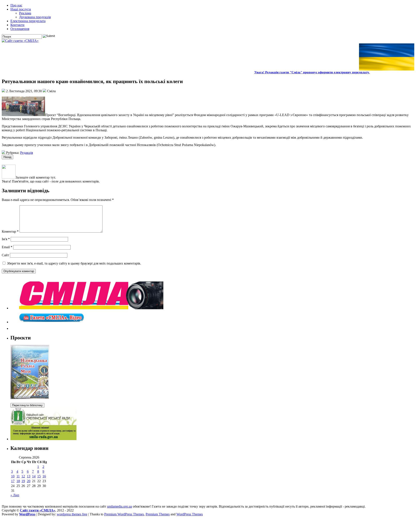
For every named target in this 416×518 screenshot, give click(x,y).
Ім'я (6, 239)
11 (18, 476)
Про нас (16, 5)
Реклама (25, 13)
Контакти (17, 25)
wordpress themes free (72, 514)
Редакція (26, 153)
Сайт (5, 255)
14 (34, 476)
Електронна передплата (28, 21)
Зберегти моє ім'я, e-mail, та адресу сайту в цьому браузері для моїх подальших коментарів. (74, 263)
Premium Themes (158, 514)
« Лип (14, 495)
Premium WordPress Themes (124, 514)
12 (23, 476)
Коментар (10, 231)
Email (7, 247)
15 (39, 476)
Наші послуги (20, 9)
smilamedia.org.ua (119, 506)
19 (23, 481)
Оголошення (19, 29)
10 (13, 476)
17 (13, 481)
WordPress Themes (189, 514)
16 (44, 476)
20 (28, 481)
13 (28, 476)
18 (18, 481)
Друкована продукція (35, 17)
